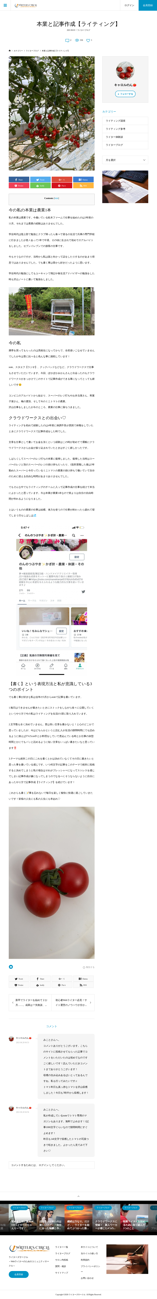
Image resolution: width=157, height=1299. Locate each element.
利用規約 (85, 1260)
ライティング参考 (115, 129)
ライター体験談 (114, 137)
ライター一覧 (61, 1247)
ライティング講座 (115, 120)
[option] (23, 1218)
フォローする (126, 94)
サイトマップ (61, 1273)
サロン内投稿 (61, 1260)
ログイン (129, 5)
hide (56, 198)
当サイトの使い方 (89, 1253)
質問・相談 (60, 1266)
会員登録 (148, 5)
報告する (90, 967)
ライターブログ (83, 30)
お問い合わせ (87, 1278)
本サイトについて (89, 1247)
